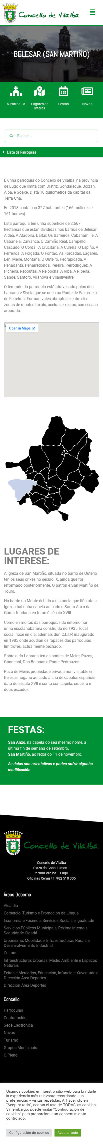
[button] (51, 152)
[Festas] (63, 91)
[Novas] (87, 91)
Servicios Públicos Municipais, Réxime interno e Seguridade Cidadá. (46, 930)
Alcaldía (11, 905)
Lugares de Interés (39, 106)
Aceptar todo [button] (68, 1133)
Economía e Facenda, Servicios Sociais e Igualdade (49, 920)
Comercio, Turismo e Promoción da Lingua (41, 913)
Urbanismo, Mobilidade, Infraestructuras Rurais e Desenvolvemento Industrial (47, 943)
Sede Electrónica (18, 1025)
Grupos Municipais (20, 1047)
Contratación (15, 1017)
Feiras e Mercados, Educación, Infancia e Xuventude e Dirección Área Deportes (51, 975)
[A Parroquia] (16, 91)
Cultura (10, 953)
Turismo (11, 1040)
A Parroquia (16, 104)
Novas (87, 104)
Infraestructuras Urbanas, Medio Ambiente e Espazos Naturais (50, 963)
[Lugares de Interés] (40, 91)
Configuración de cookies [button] (29, 1133)
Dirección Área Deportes (25, 985)
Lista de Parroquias (21, 152)
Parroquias (13, 1010)
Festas (63, 104)
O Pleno (11, 1055)
